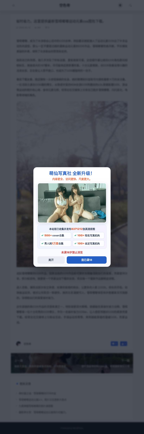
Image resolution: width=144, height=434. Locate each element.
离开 (51, 260)
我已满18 (86, 260)
